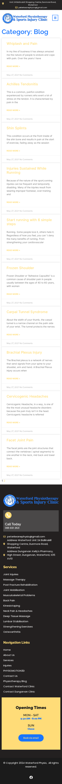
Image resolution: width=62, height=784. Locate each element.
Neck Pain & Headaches (17, 611)
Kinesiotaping (11, 605)
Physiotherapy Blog (15, 681)
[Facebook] (31, 777)
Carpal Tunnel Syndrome (27, 312)
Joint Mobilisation (14, 590)
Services (8, 660)
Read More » (13, 66)
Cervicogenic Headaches (27, 396)
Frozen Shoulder (20, 268)
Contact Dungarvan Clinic (19, 691)
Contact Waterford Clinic (19, 686)
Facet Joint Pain (20, 440)
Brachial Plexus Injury (24, 352)
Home (7, 649)
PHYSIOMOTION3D (14, 670)
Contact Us (10, 676)
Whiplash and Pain (22, 44)
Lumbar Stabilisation (15, 621)
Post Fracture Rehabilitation (20, 584)
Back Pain (9, 600)
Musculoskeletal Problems (19, 595)
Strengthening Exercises (18, 626)
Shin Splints (16, 128)
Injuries (7, 665)
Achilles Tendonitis (22, 84)
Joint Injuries (10, 574)
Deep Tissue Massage (16, 616)
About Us (9, 655)
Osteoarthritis (12, 632)
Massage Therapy (14, 579)
